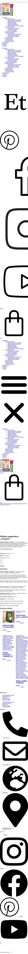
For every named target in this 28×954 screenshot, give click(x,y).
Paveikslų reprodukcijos (13, 29)
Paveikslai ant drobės (9, 27)
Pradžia (1, 503)
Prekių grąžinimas (6, 698)
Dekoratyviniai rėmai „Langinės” (14, 19)
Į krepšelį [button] (9, 631)
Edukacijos (5, 43)
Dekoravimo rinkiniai (9, 32)
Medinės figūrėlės (9, 38)
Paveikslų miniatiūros (12, 30)
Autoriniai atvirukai (9, 39)
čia (22, 601)
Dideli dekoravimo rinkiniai (13, 36)
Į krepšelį (2, 566)
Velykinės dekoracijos (9, 41)
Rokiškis (11, 952)
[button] (14, 398)
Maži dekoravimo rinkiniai (13, 35)
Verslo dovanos (6, 42)
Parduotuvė (5, 17)
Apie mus (5, 44)
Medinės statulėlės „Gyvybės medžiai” (16, 25)
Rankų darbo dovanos (9, 18)
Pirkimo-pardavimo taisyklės (8, 695)
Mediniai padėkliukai (12, 22)
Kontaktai (5, 45)
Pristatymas (5, 697)
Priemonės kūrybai (9, 37)
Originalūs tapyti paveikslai (13, 28)
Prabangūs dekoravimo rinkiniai (14, 34)
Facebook (17, 605)
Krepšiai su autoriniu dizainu (11, 31)
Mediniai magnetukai (12, 23)
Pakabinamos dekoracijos (13, 24)
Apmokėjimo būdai (7, 696)
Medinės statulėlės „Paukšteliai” (14, 21)
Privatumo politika (6, 699)
